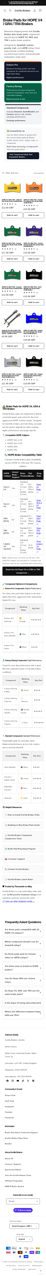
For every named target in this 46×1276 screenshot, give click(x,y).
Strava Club (10, 1095)
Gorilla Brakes (13, 1261)
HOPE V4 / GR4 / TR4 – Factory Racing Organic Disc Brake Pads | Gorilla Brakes (11, 375)
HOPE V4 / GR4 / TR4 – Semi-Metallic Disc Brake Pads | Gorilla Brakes (33, 288)
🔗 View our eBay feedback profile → (18, 901)
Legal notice (32, 1269)
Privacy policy (11, 1265)
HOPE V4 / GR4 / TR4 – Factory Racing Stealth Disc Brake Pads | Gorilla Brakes (34, 245)
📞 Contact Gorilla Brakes (17, 869)
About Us (9, 1159)
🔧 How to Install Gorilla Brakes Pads (22, 815)
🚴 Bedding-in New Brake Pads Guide (22, 825)
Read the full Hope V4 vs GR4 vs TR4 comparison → (23, 571)
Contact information (19, 1269)
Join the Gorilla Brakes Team (18, 1175)
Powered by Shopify (25, 1261)
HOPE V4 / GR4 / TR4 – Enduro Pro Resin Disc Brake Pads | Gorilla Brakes (33, 375)
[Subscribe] (37, 1201)
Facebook (9, 1118)
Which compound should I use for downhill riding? (22, 943)
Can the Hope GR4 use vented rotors (20, 980)
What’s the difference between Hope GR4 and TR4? (23, 1013)
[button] (5, 10)
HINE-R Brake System (14, 1186)
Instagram (9, 1107)
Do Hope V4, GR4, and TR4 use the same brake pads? (22, 992)
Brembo (8, 1144)
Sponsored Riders (13, 1170)
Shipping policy (37, 1265)
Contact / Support (13, 1164)
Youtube (8, 1112)
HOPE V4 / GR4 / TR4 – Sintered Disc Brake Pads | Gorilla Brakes (12, 200)
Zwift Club (9, 1101)
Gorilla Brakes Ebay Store (16, 1138)
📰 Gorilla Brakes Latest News (19, 879)
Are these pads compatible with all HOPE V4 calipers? (22, 931)
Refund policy (38, 1261)
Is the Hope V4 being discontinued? (22, 1003)
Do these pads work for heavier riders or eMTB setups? (20, 956)
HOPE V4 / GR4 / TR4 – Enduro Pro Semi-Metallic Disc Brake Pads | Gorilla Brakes (33, 332)
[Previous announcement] (4, 3)
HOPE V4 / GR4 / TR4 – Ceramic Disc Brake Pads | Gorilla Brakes (12, 287)
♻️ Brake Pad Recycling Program (20, 849)
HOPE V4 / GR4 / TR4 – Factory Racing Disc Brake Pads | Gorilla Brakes (12, 245)
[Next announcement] (41, 3)
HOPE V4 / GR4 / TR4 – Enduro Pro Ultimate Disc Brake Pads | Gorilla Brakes (33, 201)
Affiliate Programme (14, 1181)
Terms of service (24, 1265)
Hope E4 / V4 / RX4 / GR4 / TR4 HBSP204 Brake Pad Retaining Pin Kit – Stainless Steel (11, 332)
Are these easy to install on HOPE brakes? (22, 968)
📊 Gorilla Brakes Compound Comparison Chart (18, 837)
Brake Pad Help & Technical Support (21, 1132)
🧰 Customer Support (15, 859)
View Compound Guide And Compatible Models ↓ (20, 156)
